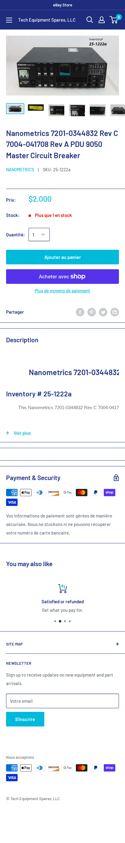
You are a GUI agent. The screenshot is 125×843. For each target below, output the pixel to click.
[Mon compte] (102, 19)
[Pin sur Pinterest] (91, 311)
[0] (114, 19)
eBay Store (62, 4)
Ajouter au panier (62, 257)
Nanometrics (20, 169)
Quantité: (15, 234)
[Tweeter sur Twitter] (103, 311)
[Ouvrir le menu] (9, 20)
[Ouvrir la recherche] (89, 19)
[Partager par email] (114, 311)
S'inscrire (25, 719)
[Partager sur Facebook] (80, 311)
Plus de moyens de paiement (62, 290)
